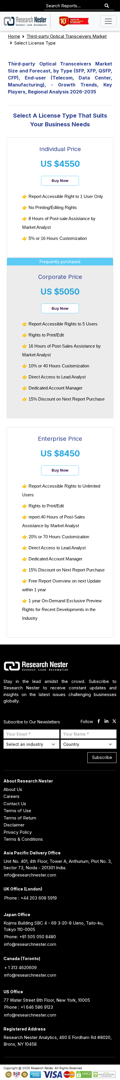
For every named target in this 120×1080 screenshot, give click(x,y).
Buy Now (60, 180)
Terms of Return (19, 818)
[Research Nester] (25, 21)
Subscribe (102, 757)
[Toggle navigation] (108, 21)
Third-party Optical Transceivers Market (67, 36)
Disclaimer (13, 825)
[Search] (107, 6)
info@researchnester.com (30, 875)
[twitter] (114, 721)
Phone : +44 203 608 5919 (30, 898)
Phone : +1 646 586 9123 (28, 1007)
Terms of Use (17, 810)
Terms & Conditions (23, 839)
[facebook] (98, 721)
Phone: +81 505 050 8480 (30, 936)
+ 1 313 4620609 (20, 967)
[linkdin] (106, 721)
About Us (12, 789)
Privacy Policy (17, 832)
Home (14, 36)
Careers (11, 796)
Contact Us (14, 803)
